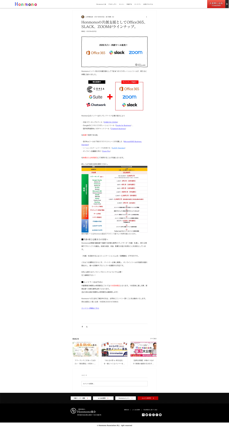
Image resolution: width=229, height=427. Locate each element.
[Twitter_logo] (146, 414)
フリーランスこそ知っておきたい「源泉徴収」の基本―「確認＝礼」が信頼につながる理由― (85, 362)
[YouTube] (143, 414)
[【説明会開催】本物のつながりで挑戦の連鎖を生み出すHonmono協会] (143, 349)
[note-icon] (153, 414)
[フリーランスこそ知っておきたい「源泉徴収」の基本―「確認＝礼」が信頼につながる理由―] (85, 349)
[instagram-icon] (150, 414)
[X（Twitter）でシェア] (86, 327)
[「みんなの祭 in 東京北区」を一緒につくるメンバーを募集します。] (114, 349)
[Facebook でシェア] (82, 327)
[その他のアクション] (146, 17)
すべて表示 (153, 338)
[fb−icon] (157, 414)
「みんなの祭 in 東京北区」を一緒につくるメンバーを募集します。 (114, 362)
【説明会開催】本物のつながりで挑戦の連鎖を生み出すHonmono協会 (143, 362)
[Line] (160, 414)
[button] (101, 4)
